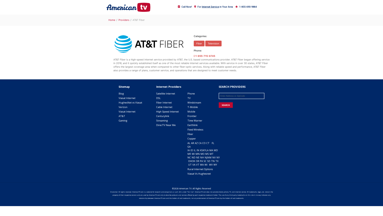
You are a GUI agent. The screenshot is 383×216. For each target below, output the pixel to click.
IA (188, 150)
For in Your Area (215, 6)
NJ (206, 157)
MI (193, 154)
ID (191, 150)
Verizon (123, 107)
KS (201, 150)
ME (189, 154)
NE (197, 157)
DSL (158, 98)
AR (192, 143)
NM (209, 157)
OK (193, 161)
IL (195, 150)
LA (207, 150)
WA (202, 164)
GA (189, 146)
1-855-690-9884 (248, 6)
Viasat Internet (127, 98)
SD (208, 161)
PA (201, 161)
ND (193, 157)
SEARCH (226, 105)
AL (188, 143)
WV (211, 164)
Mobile (191, 111)
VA (193, 164)
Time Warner (194, 120)
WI (206, 164)
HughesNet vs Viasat (130, 102)
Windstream (194, 102)
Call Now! (186, 6)
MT (211, 154)
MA (211, 150)
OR (197, 161)
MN (198, 154)
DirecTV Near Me (166, 125)
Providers (123, 19)
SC (205, 161)
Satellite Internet (165, 93)
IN (198, 150)
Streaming (162, 120)
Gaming (123, 120)
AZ (196, 143)
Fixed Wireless (195, 129)
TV (189, 98)
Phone (191, 93)
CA (200, 143)
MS (207, 154)
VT (197, 164)
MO (202, 154)
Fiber (199, 43)
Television (213, 43)
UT (190, 164)
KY (204, 150)
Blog (121, 93)
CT (207, 143)
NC (189, 157)
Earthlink (192, 125)
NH (202, 157)
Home (111, 19)
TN (213, 161)
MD (216, 150)
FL (213, 143)
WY (215, 164)
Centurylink (162, 116)
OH (190, 161)
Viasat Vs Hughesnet (199, 173)
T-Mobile (192, 107)
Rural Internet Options (200, 169)
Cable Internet (164, 107)
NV (214, 157)
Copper (191, 138)
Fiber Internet (164, 102)
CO (204, 143)
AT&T (122, 116)
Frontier (192, 116)
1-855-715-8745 (205, 55)
